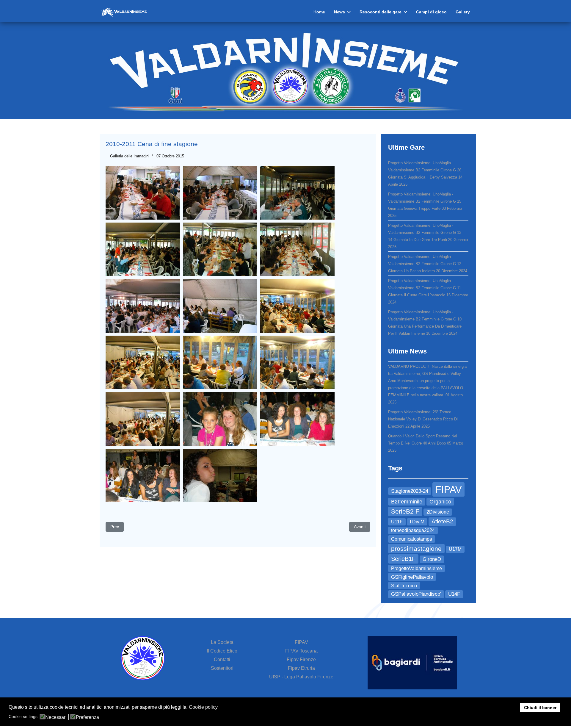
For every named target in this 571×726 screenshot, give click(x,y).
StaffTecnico (404, 585)
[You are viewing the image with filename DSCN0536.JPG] (143, 193)
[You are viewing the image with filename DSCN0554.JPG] (143, 475)
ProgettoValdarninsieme (416, 568)
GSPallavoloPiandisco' (416, 594)
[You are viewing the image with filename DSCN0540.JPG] (220, 249)
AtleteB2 (442, 521)
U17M (455, 549)
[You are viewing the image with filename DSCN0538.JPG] (297, 193)
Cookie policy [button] (203, 707)
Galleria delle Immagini (129, 156)
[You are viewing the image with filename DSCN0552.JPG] (220, 419)
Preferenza (87, 717)
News (339, 12)
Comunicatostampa (411, 539)
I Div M (417, 521)
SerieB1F (403, 559)
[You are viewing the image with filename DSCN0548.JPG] (220, 362)
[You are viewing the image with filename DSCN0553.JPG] (297, 419)
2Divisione (437, 511)
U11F (397, 521)
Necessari (56, 717)
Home (319, 12)
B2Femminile (406, 502)
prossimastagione (416, 548)
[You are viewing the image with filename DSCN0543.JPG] (220, 306)
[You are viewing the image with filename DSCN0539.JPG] (143, 249)
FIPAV (448, 489)
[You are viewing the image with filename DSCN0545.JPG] (297, 306)
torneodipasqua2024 (413, 530)
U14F (454, 594)
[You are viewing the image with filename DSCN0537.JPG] (220, 193)
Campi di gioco (431, 12)
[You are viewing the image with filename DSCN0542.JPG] (143, 306)
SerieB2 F (405, 511)
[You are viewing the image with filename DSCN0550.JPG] (143, 419)
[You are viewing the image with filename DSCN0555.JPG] (220, 475)
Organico (440, 502)
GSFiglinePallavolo (412, 577)
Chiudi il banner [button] (540, 707)
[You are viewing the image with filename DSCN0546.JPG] (143, 362)
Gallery (463, 12)
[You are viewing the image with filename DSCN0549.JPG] (297, 362)
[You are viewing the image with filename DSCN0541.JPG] (297, 249)
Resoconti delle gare (380, 12)
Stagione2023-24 (409, 491)
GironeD (432, 559)
